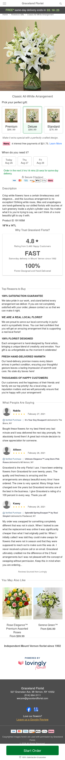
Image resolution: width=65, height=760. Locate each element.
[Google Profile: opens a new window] (36, 709)
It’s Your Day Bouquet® (36, 419)
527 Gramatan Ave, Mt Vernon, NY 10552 (32, 691)
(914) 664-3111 (32, 695)
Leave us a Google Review (32, 719)
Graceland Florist (33, 3)
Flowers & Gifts (17, 14)
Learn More (56, 143)
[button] (58, 752)
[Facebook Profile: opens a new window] (28, 709)
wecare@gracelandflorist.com (32, 698)
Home (5, 14)
